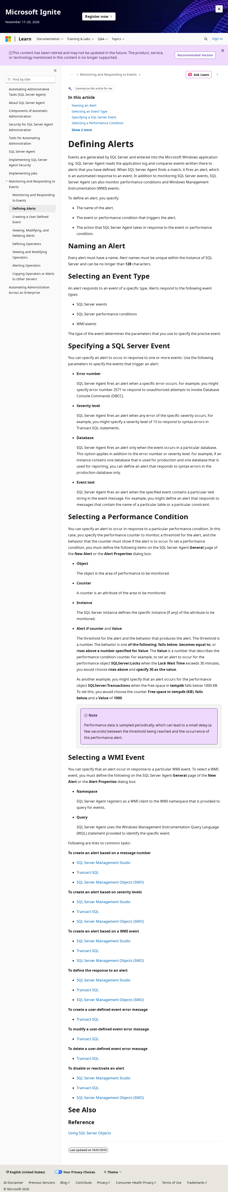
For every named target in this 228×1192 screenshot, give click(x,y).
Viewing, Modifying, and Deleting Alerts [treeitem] (30, 233)
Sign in (217, 38)
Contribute (84, 1182)
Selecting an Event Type (89, 111)
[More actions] (217, 74)
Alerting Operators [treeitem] (26, 265)
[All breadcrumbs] (72, 74)
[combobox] (30, 79)
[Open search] (206, 39)
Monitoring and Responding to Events (108, 74)
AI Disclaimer (13, 1182)
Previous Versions (42, 1182)
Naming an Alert (84, 105)
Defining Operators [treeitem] (26, 244)
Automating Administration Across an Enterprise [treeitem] (29, 290)
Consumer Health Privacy (134, 1182)
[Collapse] (55, 70)
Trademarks (195, 1182)
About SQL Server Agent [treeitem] (27, 103)
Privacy (102, 1182)
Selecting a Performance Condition (98, 123)
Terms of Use (171, 1182)
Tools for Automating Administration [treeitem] (24, 141)
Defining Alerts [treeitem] (24, 208)
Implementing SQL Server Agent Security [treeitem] (28, 162)
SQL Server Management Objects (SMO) (110, 882)
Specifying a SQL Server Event (94, 117)
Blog (63, 1182)
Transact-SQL (88, 872)
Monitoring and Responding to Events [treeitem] (33, 198)
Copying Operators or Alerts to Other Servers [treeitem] (33, 276)
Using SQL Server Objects (89, 1133)
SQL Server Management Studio (103, 862)
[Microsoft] (8, 39)
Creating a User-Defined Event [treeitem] (30, 219)
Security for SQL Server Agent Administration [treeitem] (31, 127)
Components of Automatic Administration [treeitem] (28, 113)
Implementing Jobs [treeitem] (23, 173)
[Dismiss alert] (219, 8)
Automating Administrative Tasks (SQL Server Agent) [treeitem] (29, 92)
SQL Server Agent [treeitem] (22, 151)
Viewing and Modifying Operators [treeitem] (29, 254)
